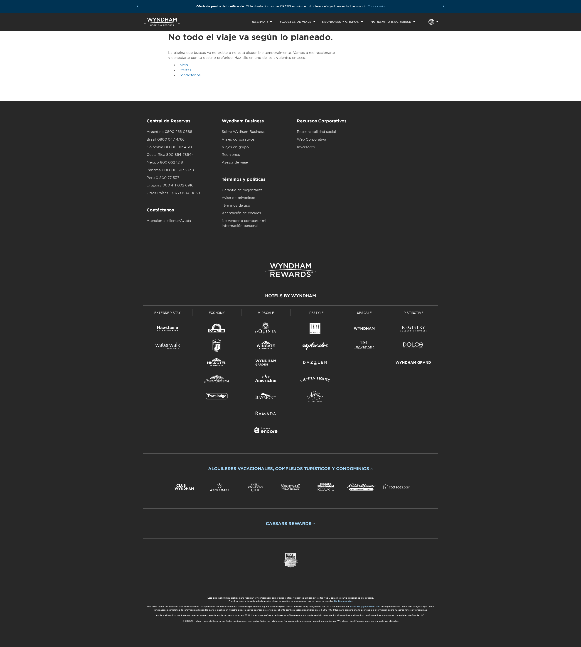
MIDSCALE (266, 313)
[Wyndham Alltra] (315, 397)
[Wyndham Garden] (266, 363)
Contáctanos (189, 75)
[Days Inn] (217, 329)
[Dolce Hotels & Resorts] (413, 346)
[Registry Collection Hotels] (413, 329)
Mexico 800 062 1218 (165, 162)
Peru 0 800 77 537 (163, 178)
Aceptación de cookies (241, 213)
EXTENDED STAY (167, 313)
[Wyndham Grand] (413, 363)
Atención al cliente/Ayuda (169, 221)
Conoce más (376, 6)
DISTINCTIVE (414, 313)
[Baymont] (266, 397)
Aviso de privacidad (238, 198)
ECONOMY (217, 313)
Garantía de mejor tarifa (242, 190)
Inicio (183, 65)
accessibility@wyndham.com (365, 606)
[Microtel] (217, 363)
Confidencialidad (343, 601)
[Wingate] (266, 346)
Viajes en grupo (235, 147)
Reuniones (231, 155)
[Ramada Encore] (266, 431)
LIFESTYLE (315, 313)
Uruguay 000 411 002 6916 (170, 185)
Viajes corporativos (238, 139)
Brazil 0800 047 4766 (166, 139)
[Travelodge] (217, 397)
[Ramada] (266, 414)
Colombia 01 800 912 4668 (170, 147)
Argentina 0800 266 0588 (169, 132)
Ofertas (184, 70)
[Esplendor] (315, 346)
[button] (137, 6)
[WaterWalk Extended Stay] (167, 346)
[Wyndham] (364, 329)
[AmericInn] (266, 380)
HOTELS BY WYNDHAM (290, 295)
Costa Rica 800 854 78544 (170, 155)
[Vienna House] (315, 380)
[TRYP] (315, 329)
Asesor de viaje (235, 162)
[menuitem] (261, 22)
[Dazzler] (315, 363)
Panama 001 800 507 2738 (170, 170)
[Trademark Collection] (364, 346)
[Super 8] (217, 346)
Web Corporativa (311, 139)
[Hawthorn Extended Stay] (167, 329)
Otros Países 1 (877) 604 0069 (173, 193)
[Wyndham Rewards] (290, 270)
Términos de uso (236, 205)
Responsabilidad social (316, 132)
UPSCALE (364, 313)
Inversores (306, 147)
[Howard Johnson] (217, 380)
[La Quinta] (266, 329)
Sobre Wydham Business (243, 132)
